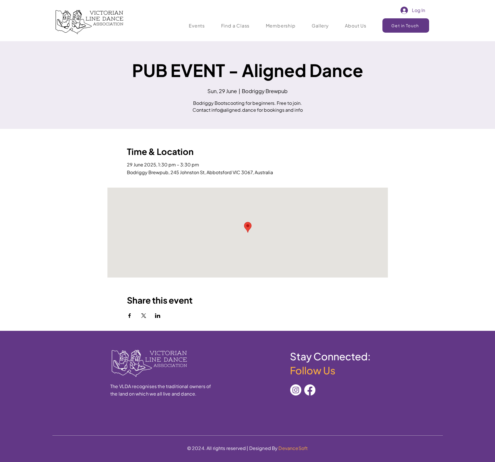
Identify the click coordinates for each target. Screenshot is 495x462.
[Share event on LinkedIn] (157, 315)
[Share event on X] (143, 315)
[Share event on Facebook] (129, 315)
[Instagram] (295, 390)
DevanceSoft (293, 448)
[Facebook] (309, 390)
